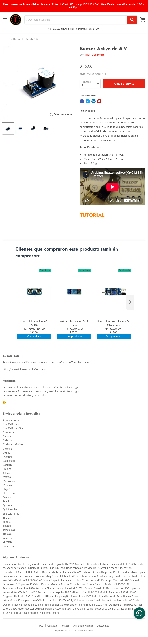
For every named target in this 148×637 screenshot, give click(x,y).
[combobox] (76, 20)
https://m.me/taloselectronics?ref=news (25, 369)
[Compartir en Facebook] (82, 101)
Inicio (6, 39)
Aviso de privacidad (83, 625)
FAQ (41, 625)
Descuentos (103, 625)
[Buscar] (132, 20)
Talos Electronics (94, 54)
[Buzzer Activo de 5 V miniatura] (8, 128)
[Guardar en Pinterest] (99, 101)
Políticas (65, 625)
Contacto (52, 625)
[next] (130, 302)
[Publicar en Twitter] (88, 101)
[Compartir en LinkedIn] (93, 101)
